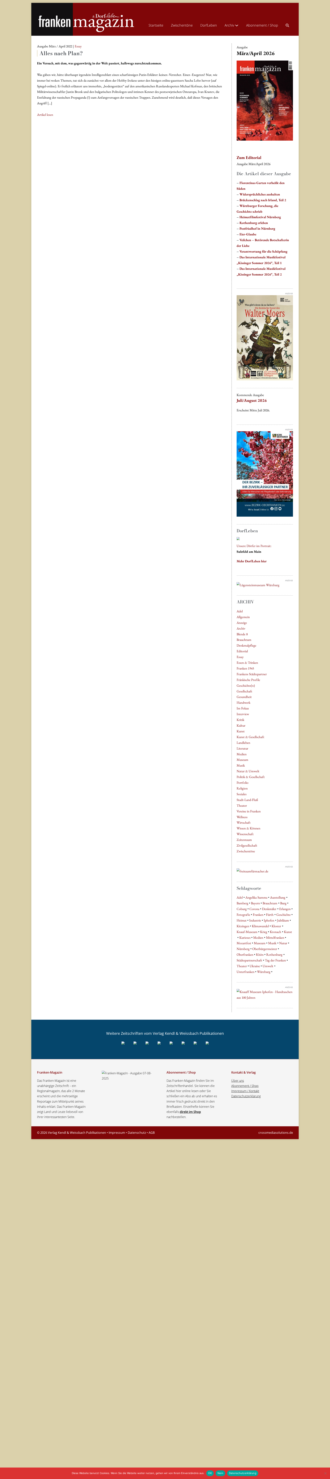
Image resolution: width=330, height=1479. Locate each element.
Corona (254, 909)
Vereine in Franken (249, 811)
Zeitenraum (244, 839)
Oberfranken (245, 954)
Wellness (242, 817)
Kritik (240, 719)
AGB (152, 1133)
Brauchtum (244, 639)
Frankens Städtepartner (252, 674)
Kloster (276, 926)
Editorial (242, 651)
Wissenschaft (245, 834)
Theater (242, 805)
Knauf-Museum (247, 932)
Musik (241, 765)
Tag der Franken (275, 960)
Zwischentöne (182, 25)
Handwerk (243, 702)
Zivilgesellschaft (247, 845)
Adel (240, 611)
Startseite (156, 25)
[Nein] (325, 1473)
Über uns (237, 1081)
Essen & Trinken (247, 662)
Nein (220, 1473)
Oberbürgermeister (264, 949)
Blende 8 (242, 634)
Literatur (242, 748)
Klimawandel (260, 926)
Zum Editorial (249, 157)
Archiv (230, 25)
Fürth (269, 914)
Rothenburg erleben (253, 222)
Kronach (275, 932)
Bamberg (242, 903)
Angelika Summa (256, 897)
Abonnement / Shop (262, 25)
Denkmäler (269, 909)
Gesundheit (244, 697)
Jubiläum (283, 920)
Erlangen (285, 909)
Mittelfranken (275, 937)
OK (210, 1473)
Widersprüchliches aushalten (259, 194)
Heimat (242, 920)
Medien (242, 754)
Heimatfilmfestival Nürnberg (260, 217)
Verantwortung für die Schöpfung (263, 251)
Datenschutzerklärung (246, 1096)
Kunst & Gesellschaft (250, 737)
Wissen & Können (248, 828)
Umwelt (268, 966)
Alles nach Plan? (61, 53)
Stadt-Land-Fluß (247, 799)
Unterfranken (245, 971)
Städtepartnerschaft (249, 960)
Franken (258, 914)
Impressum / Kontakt (245, 1091)
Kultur (241, 725)
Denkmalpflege (246, 645)
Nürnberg (243, 949)
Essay (240, 657)
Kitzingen (243, 926)
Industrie (255, 920)
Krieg (263, 932)
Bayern (255, 903)
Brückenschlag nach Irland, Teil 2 (262, 200)
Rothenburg (274, 954)
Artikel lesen (45, 115)
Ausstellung (277, 897)
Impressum (117, 1133)
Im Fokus (243, 708)
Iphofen (269, 920)
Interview (243, 714)
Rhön (260, 954)
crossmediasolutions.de (275, 1133)
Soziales (242, 794)
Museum (242, 759)
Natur (283, 943)
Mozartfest (244, 943)
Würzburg (263, 971)
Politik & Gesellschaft (251, 777)
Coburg (242, 909)
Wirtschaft (244, 822)
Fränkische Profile (248, 680)
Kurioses (245, 937)
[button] (287, 24)
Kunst (241, 731)
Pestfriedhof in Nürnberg (257, 228)
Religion (242, 788)
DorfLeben (208, 25)
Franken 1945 (245, 668)
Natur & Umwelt (248, 771)
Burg (283, 903)
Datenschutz (137, 1133)
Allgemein (243, 617)
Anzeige (242, 622)
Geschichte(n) (246, 685)
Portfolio (242, 782)
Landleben (243, 742)
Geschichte (283, 914)
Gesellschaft (244, 691)
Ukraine (255, 966)
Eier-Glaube (247, 234)
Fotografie (243, 914)
